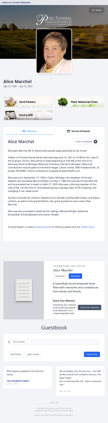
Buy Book (75, 276)
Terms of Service (61, 410)
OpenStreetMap (57, 415)
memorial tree (43, 226)
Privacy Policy (46, 410)
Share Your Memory (89, 307)
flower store (87, 226)
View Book (60, 276)
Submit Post (92, 354)
